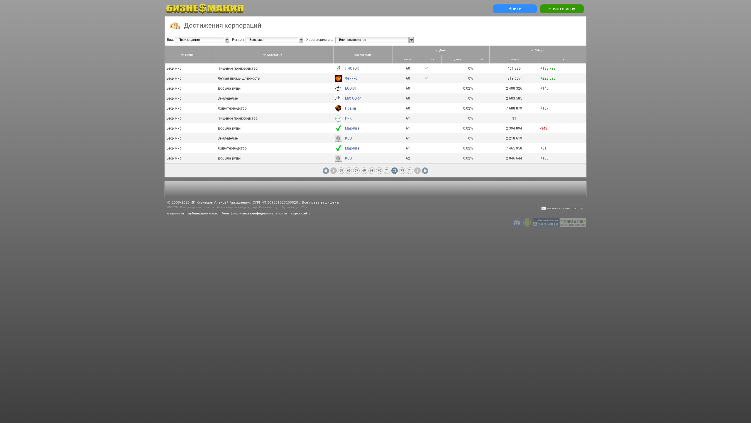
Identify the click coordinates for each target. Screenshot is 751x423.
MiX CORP (353, 98)
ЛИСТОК (352, 68)
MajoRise (352, 128)
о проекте (175, 213)
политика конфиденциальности (260, 213)
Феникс (351, 78)
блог (225, 213)
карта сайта (301, 213)
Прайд (350, 108)
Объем (539, 50)
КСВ (348, 138)
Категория (274, 54)
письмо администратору (565, 208)
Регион (190, 54)
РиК (348, 118)
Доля (442, 50)
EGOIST (351, 88)
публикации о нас (203, 213)
